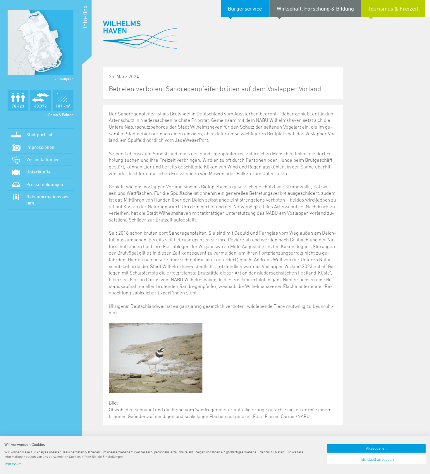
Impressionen (40, 147)
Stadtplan (65, 78)
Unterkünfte (38, 171)
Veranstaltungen (43, 159)
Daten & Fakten (60, 114)
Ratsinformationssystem (48, 199)
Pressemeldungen (44, 184)
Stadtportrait (39, 134)
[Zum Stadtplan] (40, 42)
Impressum (12, 463)
